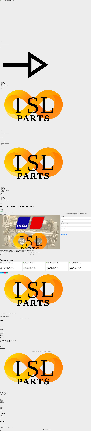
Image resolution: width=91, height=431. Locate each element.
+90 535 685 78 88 (2, 346)
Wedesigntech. (4, 427)
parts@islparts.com (3, 344)
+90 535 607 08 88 (2, 348)
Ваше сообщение (64, 226)
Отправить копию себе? (65, 231)
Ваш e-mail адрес (64, 219)
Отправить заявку (64, 234)
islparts (2, 210)
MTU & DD (5, 214)
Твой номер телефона (64, 223)
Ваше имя (62, 216)
